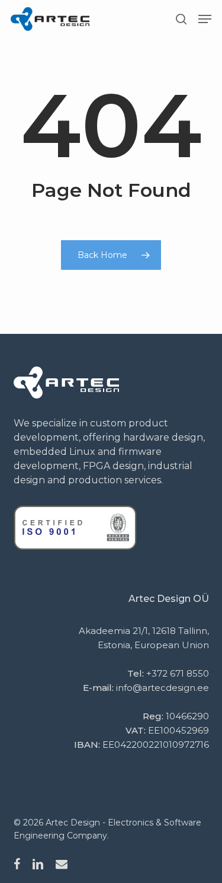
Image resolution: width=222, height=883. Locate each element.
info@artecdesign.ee (162, 687)
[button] (204, 19)
